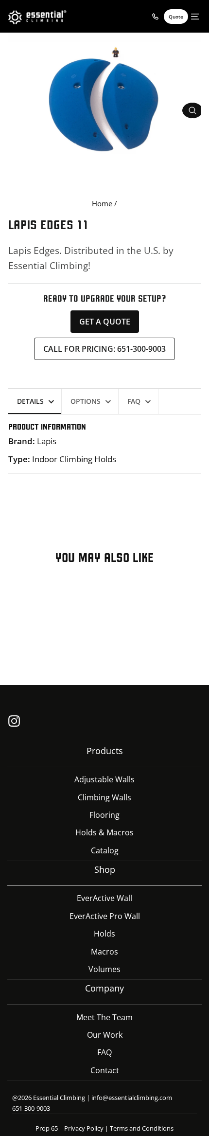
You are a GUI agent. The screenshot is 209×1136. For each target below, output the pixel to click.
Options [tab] (85, 401)
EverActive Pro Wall (105, 916)
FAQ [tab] (133, 401)
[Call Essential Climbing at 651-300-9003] (155, 16)
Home (102, 203)
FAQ (104, 1052)
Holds (104, 933)
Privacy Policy (84, 1128)
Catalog (105, 850)
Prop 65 (46, 1128)
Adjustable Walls (104, 779)
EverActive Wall (104, 898)
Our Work (104, 1034)
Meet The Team (104, 1017)
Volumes (104, 969)
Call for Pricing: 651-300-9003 (104, 348)
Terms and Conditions (142, 1128)
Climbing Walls (104, 797)
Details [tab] (30, 401)
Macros (104, 951)
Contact (104, 1070)
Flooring (104, 815)
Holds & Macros (104, 832)
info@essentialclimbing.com (131, 1097)
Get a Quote (104, 321)
